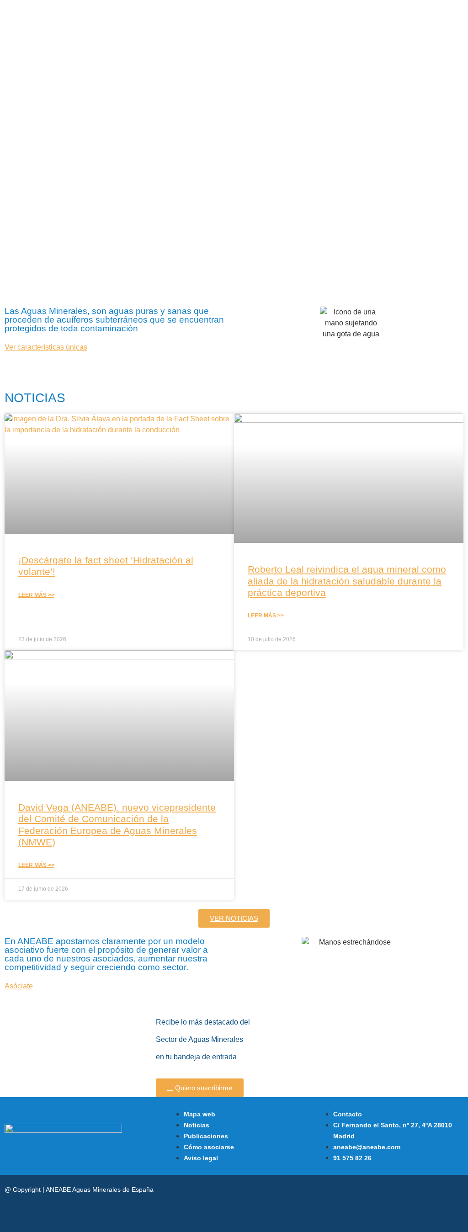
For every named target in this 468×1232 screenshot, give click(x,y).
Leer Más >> (36, 595)
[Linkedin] (381, 1190)
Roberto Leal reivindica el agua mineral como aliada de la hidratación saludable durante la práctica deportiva (347, 580)
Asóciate (19, 986)
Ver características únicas (46, 347)
